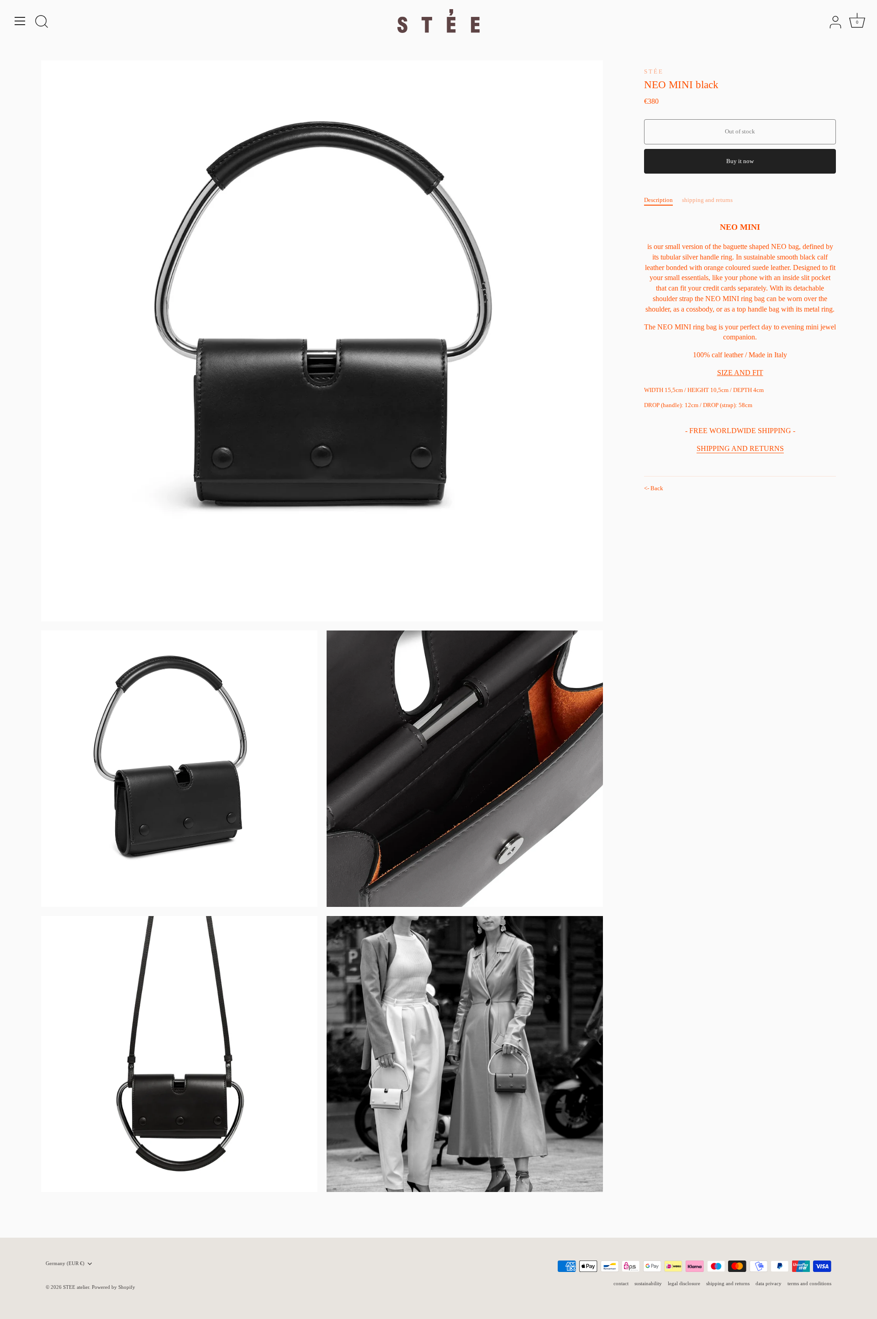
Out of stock (740, 131)
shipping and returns (707, 199)
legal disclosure (684, 1283)
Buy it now (740, 161)
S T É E (653, 71)
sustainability (648, 1283)
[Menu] (20, 21)
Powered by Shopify (113, 1287)
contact (621, 1283)
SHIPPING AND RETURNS (740, 449)
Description (658, 199)
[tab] (663, 200)
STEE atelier (76, 1287)
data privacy (768, 1283)
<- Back (653, 488)
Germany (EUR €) (65, 1263)
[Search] (42, 22)
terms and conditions (809, 1283)
